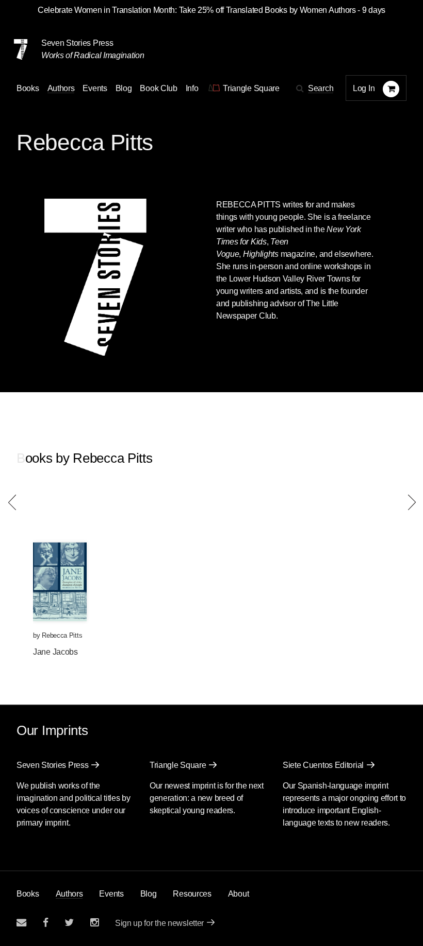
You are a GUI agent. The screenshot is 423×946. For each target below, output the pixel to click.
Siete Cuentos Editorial (323, 765)
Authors (61, 88)
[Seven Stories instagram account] (94, 922)
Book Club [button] (158, 88)
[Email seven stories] (21, 922)
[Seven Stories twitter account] (69, 922)
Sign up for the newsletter (159, 923)
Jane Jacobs (55, 651)
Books (28, 893)
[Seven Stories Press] (20, 49)
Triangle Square (178, 765)
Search (320, 88)
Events (95, 88)
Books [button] (28, 88)
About (238, 893)
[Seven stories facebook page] (45, 922)
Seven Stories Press (77, 43)
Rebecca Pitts (62, 635)
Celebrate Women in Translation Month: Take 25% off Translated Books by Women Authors (197, 10)
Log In (364, 88)
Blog (124, 88)
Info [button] (192, 88)
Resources (192, 893)
